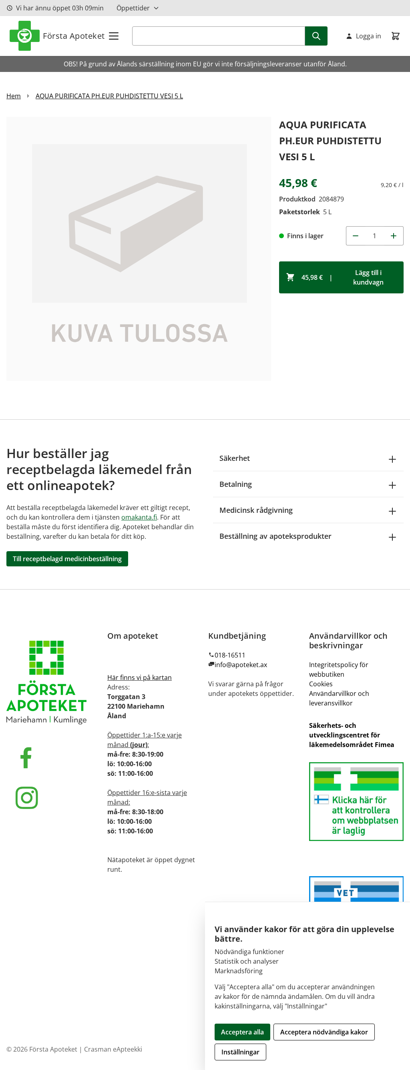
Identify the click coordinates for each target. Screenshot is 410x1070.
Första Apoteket (74, 35)
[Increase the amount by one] (394, 235)
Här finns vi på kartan (139, 677)
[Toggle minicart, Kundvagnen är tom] (395, 36)
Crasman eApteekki (113, 1049)
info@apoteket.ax (241, 664)
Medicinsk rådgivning (256, 510)
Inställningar (240, 1052)
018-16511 (230, 655)
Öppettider (133, 8)
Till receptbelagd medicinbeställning (67, 558)
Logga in (368, 36)
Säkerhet (234, 458)
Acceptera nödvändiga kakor (324, 1032)
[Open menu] (113, 36)
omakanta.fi (139, 517)
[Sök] (316, 36)
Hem (13, 96)
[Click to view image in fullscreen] (138, 249)
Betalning (235, 484)
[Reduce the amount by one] (355, 235)
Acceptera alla (242, 1032)
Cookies (321, 683)
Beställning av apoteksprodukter (275, 536)
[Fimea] (356, 801)
